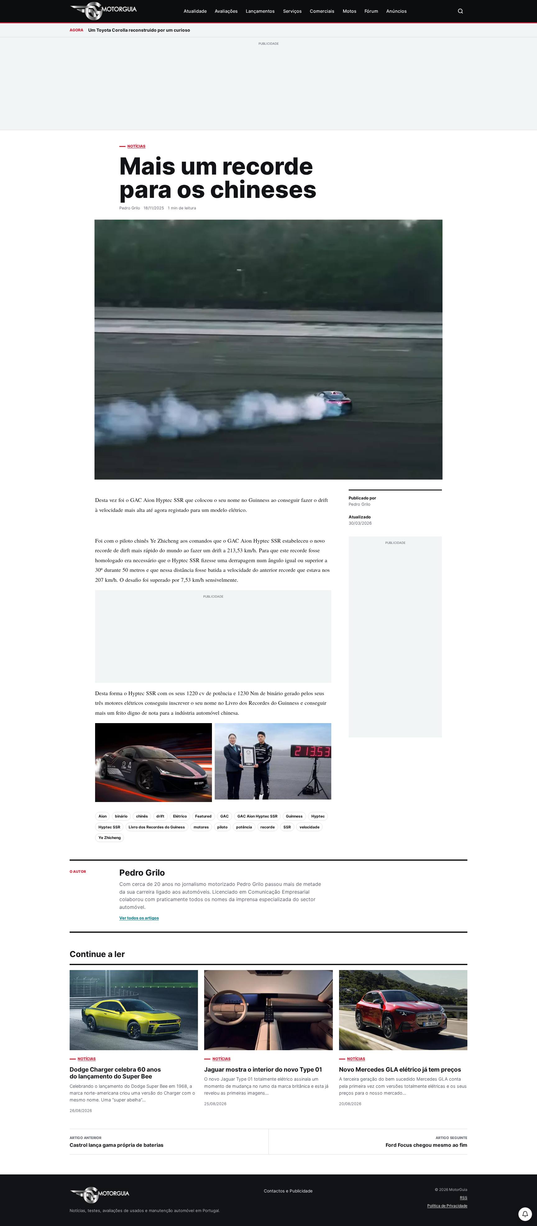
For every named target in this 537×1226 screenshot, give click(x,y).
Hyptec (318, 816)
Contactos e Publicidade (288, 1190)
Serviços (292, 11)
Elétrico (180, 816)
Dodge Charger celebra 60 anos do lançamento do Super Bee (115, 1073)
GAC (224, 816)
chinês (142, 816)
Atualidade (195, 11)
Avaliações (226, 11)
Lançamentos (260, 11)
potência (244, 827)
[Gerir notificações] (525, 1214)
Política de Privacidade (447, 1205)
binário (121, 816)
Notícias (136, 146)
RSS (463, 1197)
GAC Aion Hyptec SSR (257, 816)
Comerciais (322, 11)
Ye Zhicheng (110, 837)
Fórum (371, 11)
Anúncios (396, 11)
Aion (103, 816)
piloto (222, 827)
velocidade (309, 827)
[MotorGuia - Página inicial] (103, 11)
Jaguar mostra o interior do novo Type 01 (263, 1069)
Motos (349, 11)
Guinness (294, 816)
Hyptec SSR (109, 827)
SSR (287, 827)
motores (201, 827)
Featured (203, 816)
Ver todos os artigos (139, 917)
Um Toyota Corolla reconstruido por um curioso (139, 30)
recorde (267, 827)
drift (160, 816)
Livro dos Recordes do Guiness (157, 827)
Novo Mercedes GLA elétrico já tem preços (400, 1069)
